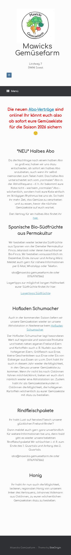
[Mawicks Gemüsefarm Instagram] (9, 75)
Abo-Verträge (41, 110)
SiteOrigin (55, 547)
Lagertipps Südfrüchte (35, 293)
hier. (35, 218)
